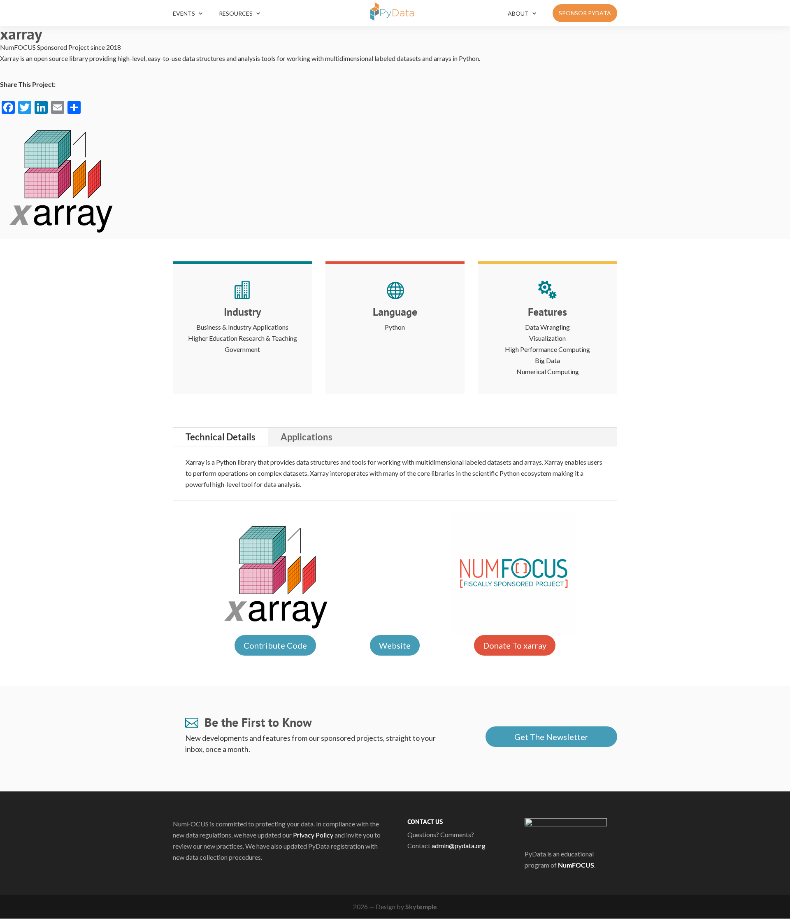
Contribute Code (275, 645)
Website (395, 645)
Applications (306, 436)
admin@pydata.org (459, 845)
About (518, 13)
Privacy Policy (313, 835)
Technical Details (221, 436)
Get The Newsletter (551, 737)
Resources (236, 13)
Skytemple (421, 906)
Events (184, 13)
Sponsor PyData (585, 12)
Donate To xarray (514, 645)
